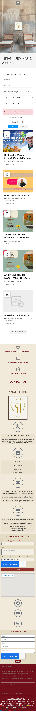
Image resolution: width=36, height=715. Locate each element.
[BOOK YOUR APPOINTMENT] (18, 369)
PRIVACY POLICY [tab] (7, 667)
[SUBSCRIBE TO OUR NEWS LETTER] (18, 358)
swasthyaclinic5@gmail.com (23, 491)
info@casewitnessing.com (26, 497)
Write (3, 547)
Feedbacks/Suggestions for (10, 541)
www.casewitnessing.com (18, 529)
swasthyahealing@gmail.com (24, 501)
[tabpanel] (18, 676)
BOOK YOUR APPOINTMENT (18, 373)
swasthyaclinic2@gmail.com (23, 493)
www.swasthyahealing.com (25, 519)
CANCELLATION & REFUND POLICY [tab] (12, 693)
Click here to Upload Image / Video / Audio (14, 557)
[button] (18, 3)
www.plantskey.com (17, 530)
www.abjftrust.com (26, 523)
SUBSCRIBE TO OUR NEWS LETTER (18, 362)
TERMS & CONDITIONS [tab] (9, 684)
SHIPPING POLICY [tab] (7, 689)
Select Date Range (11, 91)
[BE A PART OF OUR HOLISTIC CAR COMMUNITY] (18, 347)
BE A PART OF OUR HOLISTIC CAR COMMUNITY (17, 351)
